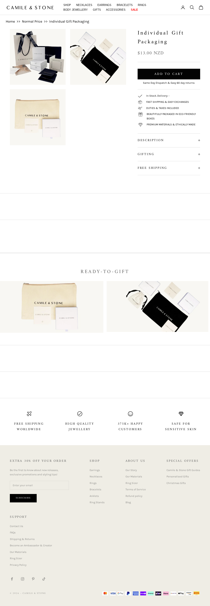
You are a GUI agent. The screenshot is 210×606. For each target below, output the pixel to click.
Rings (142, 5)
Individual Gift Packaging (69, 21)
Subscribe (23, 498)
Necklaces (84, 5)
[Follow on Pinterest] (33, 579)
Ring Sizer (132, 483)
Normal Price (32, 21)
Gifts (97, 9)
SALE (134, 9)
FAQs (13, 532)
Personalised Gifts (178, 476)
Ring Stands (97, 502)
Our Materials (134, 476)
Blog (128, 502)
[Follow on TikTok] (44, 579)
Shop (67, 5)
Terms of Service (136, 489)
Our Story (131, 470)
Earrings (104, 5)
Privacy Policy (18, 564)
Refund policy (134, 495)
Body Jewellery (75, 9)
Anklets (94, 495)
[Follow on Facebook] (12, 579)
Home (10, 21)
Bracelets (125, 5)
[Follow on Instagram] (23, 579)
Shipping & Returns (22, 539)
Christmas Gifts (176, 483)
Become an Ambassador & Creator (31, 545)
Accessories (116, 9)
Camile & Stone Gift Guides (183, 470)
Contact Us (16, 526)
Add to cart (168, 74)
